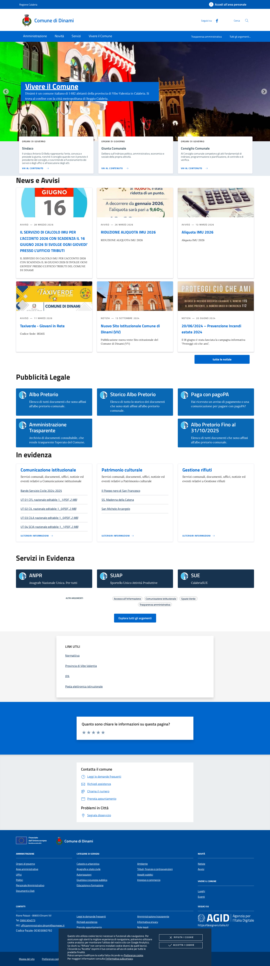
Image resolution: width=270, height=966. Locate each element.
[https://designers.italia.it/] (226, 918)
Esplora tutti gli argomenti (135, 618)
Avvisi (201, 869)
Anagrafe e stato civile (88, 869)
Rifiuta (184, 937)
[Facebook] (215, 20)
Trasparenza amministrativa (206, 36)
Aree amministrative (27, 869)
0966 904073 (27, 920)
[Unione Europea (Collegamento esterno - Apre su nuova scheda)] (32, 841)
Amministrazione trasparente (153, 916)
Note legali (142, 927)
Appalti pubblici (145, 875)
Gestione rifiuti (197, 469)
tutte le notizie (222, 359)
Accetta (183, 945)
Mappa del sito (27, 959)
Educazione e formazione (90, 885)
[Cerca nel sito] (247, 20)
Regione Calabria (28, 4)
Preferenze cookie (133, 955)
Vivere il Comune (51, 86)
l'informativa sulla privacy (119, 958)
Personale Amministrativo (30, 885)
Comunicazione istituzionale (48, 469)
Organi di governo (25, 864)
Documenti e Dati (25, 891)
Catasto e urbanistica (88, 864)
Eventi (201, 897)
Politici (19, 880)
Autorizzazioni (84, 875)
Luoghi (201, 891)
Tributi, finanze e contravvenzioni (155, 869)
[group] (135, 99)
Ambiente (142, 864)
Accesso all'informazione (127, 598)
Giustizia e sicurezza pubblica (92, 880)
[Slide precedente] (6, 91)
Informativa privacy (147, 922)
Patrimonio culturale (122, 469)
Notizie (201, 864)
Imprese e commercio (148, 880)
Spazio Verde (188, 598)
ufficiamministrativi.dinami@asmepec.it (42, 925)
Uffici (19, 875)
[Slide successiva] (264, 91)
